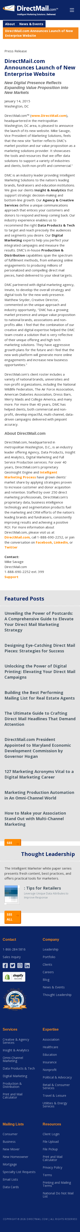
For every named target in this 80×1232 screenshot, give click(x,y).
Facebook (44, 542)
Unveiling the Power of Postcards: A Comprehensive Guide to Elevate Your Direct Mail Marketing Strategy (39, 622)
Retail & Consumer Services (56, 1086)
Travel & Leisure (54, 1095)
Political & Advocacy (57, 1077)
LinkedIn (61, 542)
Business (9, 1141)
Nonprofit (50, 1069)
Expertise (51, 1029)
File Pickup (50, 1149)
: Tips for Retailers (42, 888)
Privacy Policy (52, 1167)
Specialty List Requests (19, 1171)
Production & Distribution (12, 1085)
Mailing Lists (13, 1124)
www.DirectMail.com (48, 115)
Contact (9, 939)
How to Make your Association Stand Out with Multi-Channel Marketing (35, 818)
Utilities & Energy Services (55, 1105)
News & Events (31, 24)
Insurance (50, 1062)
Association (51, 1039)
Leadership (50, 949)
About (10, 24)
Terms (47, 1175)
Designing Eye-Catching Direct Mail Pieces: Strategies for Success (39, 648)
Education (50, 1054)
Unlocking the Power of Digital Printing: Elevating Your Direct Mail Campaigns (39, 671)
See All (9, 917)
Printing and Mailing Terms (57, 1184)
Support (11, 577)
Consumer (10, 1134)
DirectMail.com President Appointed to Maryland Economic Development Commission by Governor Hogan (37, 748)
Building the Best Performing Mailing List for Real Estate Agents (39, 695)
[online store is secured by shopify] (14, 976)
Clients (47, 964)
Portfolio (49, 957)
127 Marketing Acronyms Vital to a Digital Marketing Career (39, 774)
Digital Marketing (15, 1076)
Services (10, 1029)
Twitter (11, 547)
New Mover (11, 1149)
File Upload (51, 1141)
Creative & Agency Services (16, 1041)
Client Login (51, 1134)
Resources (52, 1124)
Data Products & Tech (19, 1068)
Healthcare (50, 1047)
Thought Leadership (57, 994)
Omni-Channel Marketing (13, 1059)
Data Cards (11, 1187)
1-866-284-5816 (14, 949)
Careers (48, 972)
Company (51, 939)
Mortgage (10, 1164)
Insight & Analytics (16, 1050)
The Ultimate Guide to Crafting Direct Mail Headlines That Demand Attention (40, 718)
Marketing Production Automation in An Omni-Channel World (39, 795)
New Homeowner (15, 1156)
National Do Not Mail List (58, 1195)
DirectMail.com (17, 537)
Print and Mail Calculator (12, 1096)
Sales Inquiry (12, 957)
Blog (46, 979)
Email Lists (10, 1179)
